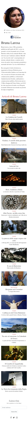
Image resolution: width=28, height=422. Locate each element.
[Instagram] (16, 417)
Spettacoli (14, 287)
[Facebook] (11, 417)
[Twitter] (13, 417)
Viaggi (14, 115)
